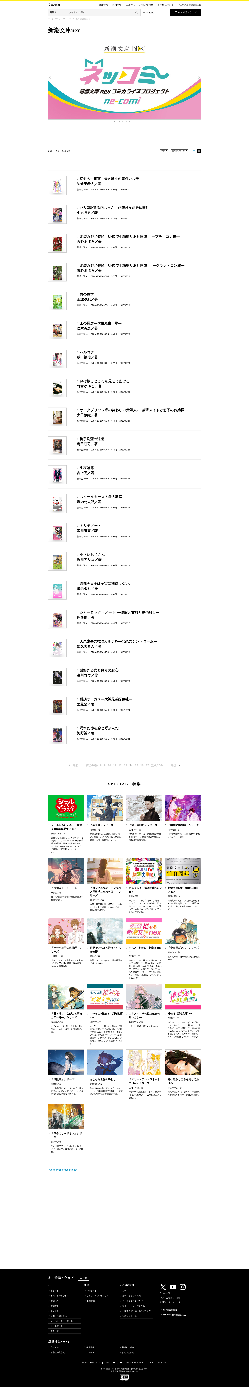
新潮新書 (55, 1306)
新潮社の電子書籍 (59, 1316)
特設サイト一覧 (129, 1316)
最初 (75, 765)
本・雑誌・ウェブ (187, 12)
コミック (55, 1311)
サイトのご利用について (90, 1363)
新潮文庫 (55, 1301)
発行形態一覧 (57, 1326)
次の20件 (157, 765)
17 (147, 765)
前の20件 (92, 765)
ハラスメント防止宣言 (135, 1363)
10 (137, 121)
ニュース (130, 4)
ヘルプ (150, 1363)
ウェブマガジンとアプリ (98, 1295)
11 (114, 765)
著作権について (165, 4)
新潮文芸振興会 (170, 1310)
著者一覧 (55, 1331)
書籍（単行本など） (60, 1295)
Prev (50, 77)
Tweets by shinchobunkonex (62, 1170)
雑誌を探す (92, 1290)
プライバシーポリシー (113, 1363)
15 (136, 765)
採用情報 (116, 4)
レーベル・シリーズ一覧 (68, 19)
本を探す (55, 1290)
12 (120, 765)
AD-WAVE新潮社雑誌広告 (174, 1315)
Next (199, 77)
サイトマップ (162, 1363)
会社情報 (103, 4)
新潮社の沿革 (128, 1347)
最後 (173, 765)
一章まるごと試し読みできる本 (136, 1311)
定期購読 (91, 1301)
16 (142, 765)
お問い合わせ (146, 4)
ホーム (50, 19)
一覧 (85, 1278)
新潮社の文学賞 (58, 1352)
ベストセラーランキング (133, 1301)
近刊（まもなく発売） (132, 1295)
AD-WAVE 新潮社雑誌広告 (190, 5)
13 (125, 765)
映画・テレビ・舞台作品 (133, 1306)
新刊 (124, 1290)
